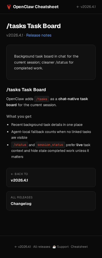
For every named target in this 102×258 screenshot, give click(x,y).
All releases (41, 247)
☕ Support (60, 247)
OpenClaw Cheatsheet (32, 6)
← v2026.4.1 (86, 6)
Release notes (39, 35)
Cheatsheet (79, 247)
